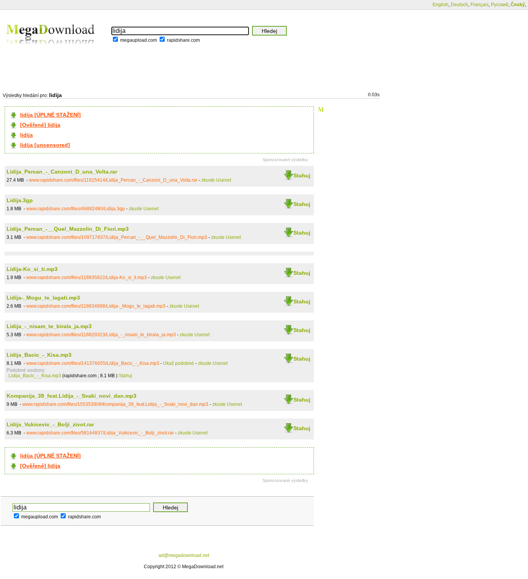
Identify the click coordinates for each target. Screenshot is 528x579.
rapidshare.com (183, 40)
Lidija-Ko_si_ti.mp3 (32, 269)
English (440, 4)
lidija (26, 135)
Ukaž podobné (178, 363)
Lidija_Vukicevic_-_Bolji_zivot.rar (50, 424)
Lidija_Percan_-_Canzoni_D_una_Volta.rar (62, 172)
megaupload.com (138, 40)
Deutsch (459, 4)
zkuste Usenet (216, 180)
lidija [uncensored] (45, 145)
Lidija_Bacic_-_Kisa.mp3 (39, 355)
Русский (499, 4)
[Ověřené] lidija (40, 125)
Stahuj (301, 175)
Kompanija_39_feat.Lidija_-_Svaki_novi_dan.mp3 (71, 396)
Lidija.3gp (20, 200)
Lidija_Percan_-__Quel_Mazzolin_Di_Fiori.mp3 (68, 229)
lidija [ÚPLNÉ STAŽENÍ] (50, 115)
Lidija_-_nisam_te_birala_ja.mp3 (49, 326)
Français (479, 4)
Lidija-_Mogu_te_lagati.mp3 (43, 298)
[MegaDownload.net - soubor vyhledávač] (51, 50)
